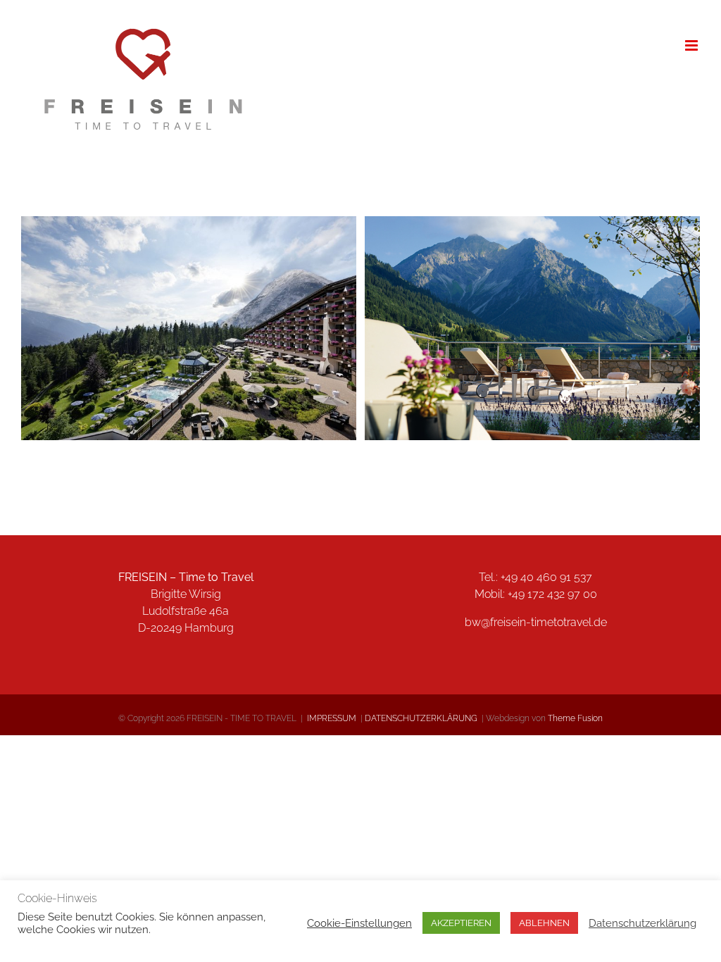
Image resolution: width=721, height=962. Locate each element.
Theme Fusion (575, 718)
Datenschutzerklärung (642, 923)
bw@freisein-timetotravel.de (536, 622)
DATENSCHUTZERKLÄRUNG (421, 718)
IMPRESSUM (332, 718)
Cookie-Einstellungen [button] (359, 923)
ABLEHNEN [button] (544, 923)
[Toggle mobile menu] (692, 45)
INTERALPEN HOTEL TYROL (189, 317)
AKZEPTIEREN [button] (461, 923)
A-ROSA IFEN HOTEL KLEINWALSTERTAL (532, 317)
